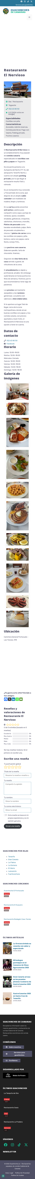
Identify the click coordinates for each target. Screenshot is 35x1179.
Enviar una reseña (13, 826)
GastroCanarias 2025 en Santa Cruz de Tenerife (22, 995)
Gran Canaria (13, 859)
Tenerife (11, 857)
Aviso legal (9, 1173)
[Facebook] (5, 699)
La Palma (12, 862)
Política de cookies (17, 1175)
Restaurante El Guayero (13, 905)
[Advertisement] (17, 40)
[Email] (21, 699)
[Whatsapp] (17, 699)
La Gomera (12, 865)
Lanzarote (12, 871)
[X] (9, 699)
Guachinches (20, 11)
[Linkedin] (13, 699)
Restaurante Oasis (11, 1108)
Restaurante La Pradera (13, 1122)
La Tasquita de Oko (11, 1093)
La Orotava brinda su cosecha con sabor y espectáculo (22, 945)
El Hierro (11, 868)
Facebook (10, 344)
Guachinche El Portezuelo (14, 891)
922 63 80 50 (13, 109)
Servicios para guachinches (24, 5)
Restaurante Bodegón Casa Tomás (17, 919)
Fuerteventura (14, 874)
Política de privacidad (22, 1173)
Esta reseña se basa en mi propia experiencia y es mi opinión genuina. (18, 818)
